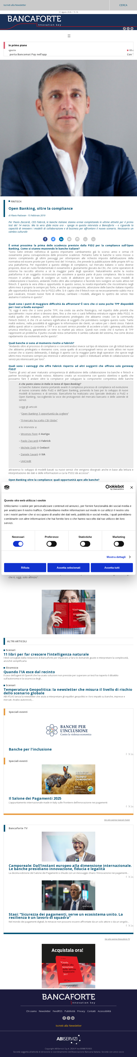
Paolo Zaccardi (29, 441)
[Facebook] (124, 29)
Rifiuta (25, 567)
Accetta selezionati (68, 567)
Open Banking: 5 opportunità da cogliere (44, 413)
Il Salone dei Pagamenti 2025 (35, 798)
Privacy (81, 1011)
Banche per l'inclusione (30, 749)
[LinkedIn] (131, 29)
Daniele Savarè (29, 454)
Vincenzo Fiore (29, 434)
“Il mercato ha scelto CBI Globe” (39, 420)
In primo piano (18, 45)
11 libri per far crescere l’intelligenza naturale (46, 654)
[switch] (52, 544)
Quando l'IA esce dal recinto (29, 672)
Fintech (16, 201)
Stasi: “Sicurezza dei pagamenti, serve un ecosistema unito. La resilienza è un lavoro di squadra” (66, 916)
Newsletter (45, 1011)
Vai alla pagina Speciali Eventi (117, 819)
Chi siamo (31, 1011)
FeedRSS (57, 1011)
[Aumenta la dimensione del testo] (87, 240)
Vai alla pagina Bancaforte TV (117, 939)
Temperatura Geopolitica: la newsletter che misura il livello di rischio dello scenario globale (68, 691)
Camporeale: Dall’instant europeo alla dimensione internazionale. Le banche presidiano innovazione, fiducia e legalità (70, 867)
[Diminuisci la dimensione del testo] (95, 240)
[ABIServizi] (68, 1040)
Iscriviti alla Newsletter (15, 5)
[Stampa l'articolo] (79, 240)
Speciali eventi (18, 712)
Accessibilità (104, 1011)
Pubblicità (70, 1011)
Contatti (91, 1011)
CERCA (123, 5)
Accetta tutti (112, 567)
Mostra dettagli (116, 556)
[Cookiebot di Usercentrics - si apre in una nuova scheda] (108, 487)
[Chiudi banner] (131, 487)
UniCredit (26, 461)
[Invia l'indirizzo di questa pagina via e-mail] (71, 240)
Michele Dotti (28, 447)
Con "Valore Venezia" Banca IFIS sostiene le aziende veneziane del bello (55, 54)
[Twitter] (128, 29)
